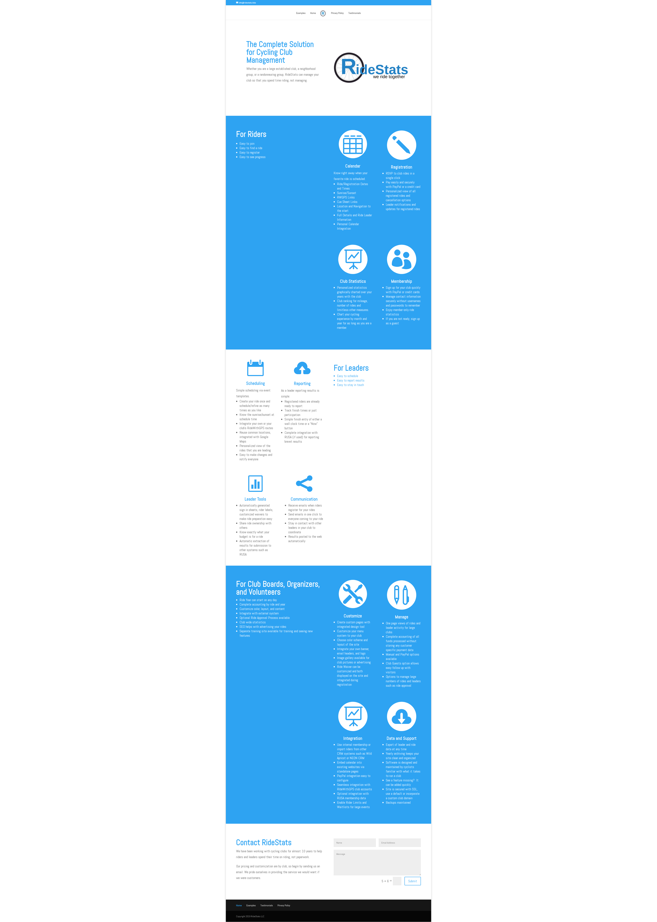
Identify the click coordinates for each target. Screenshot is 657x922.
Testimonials (354, 13)
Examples (301, 13)
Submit (412, 881)
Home (313, 13)
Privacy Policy (337, 13)
